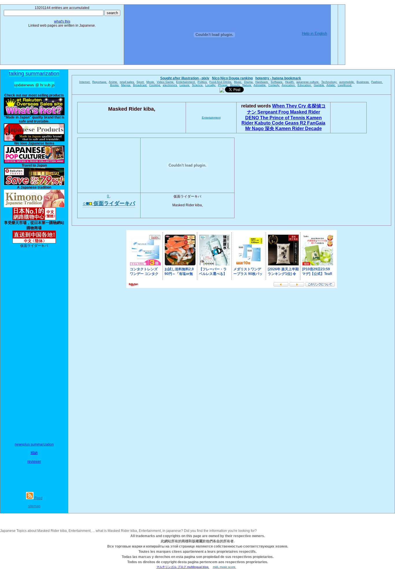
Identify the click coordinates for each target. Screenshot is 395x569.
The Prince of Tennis (283, 117)
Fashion (377, 81)
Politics (203, 81)
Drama (249, 81)
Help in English (314, 33)
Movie (150, 81)
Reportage (99, 81)
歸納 (34, 453)
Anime (113, 81)
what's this (62, 21)
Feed (38, 498)
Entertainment (186, 81)
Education (305, 85)
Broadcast (140, 85)
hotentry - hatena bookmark (278, 78)
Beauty (235, 85)
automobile (347, 81)
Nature (247, 85)
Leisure (185, 85)
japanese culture (308, 81)
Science (198, 85)
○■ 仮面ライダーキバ (109, 203)
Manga (126, 85)
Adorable (260, 85)
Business (363, 81)
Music (238, 81)
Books (114, 85)
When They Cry (289, 105)
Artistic (331, 85)
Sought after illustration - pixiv (184, 78)
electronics (170, 85)
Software (277, 81)
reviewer (34, 461)
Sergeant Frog (273, 112)
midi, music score (224, 566)
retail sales (127, 81)
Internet (85, 81)
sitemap (34, 506)
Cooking (155, 85)
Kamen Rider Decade (298, 128)
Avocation (289, 85)
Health (290, 81)
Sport (140, 81)
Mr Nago (255, 128)
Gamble (319, 85)
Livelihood (345, 85)
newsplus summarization (34, 444)
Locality (210, 85)
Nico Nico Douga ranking (232, 78)
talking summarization (34, 73)
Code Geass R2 (289, 123)
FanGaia (316, 123)
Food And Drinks (220, 81)
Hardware (262, 81)
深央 (270, 128)
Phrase (223, 85)
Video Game (165, 81)
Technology (329, 81)
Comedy (274, 85)
